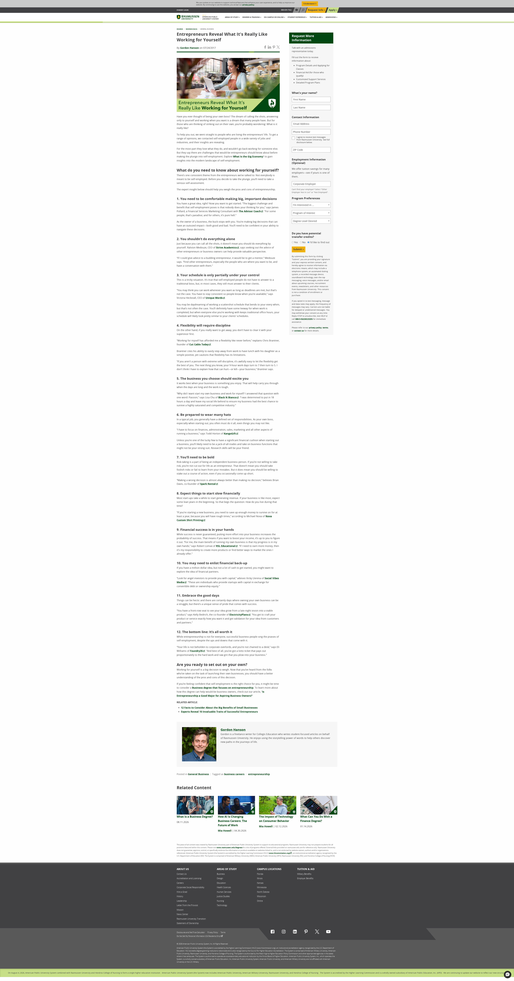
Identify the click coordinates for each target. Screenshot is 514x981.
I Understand (309, 3)
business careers (234, 774)
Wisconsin (261, 896)
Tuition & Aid (306, 869)
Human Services (224, 891)
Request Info (315, 10)
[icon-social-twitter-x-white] (317, 932)
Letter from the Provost (187, 905)
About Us (183, 869)
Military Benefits (304, 873)
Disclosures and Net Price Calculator (191, 932)
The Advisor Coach (250, 211)
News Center (182, 914)
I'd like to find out (319, 242)
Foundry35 (196, 651)
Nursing (220, 900)
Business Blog (191, 29)
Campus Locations (269, 869)
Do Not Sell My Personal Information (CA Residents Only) (199, 936)
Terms (223, 932)
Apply (332, 10)
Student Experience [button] (297, 17)
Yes (296, 242)
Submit (297, 249)
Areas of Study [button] (232, 17)
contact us (299, 330)
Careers (180, 882)
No (304, 242)
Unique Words (214, 298)
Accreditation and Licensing (189, 878)
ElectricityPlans (238, 614)
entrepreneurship (259, 774)
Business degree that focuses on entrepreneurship (222, 687)
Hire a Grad (182, 891)
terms (325, 327)
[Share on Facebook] (265, 48)
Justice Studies (223, 896)
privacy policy (248, 4)
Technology (222, 905)
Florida (260, 873)
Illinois (259, 878)
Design (220, 878)
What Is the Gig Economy (248, 156)
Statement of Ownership (188, 923)
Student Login (182, 10)
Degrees (180, 29)
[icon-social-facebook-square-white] (272, 932)
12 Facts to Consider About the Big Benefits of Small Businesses (219, 707)
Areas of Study (227, 869)
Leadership (182, 900)
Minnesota (262, 887)
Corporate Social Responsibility (190, 887)
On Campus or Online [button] (274, 17)
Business (221, 873)
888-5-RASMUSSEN (304, 319)
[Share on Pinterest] (273, 48)
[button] (507, 974)
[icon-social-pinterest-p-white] (306, 932)
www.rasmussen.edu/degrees (229, 847)
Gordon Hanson (189, 48)
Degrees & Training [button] (251, 17)
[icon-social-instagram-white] (283, 932)
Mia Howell (225, 830)
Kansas (260, 882)
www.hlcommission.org (279, 853)
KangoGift (230, 433)
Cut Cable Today (199, 344)
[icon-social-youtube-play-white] (328, 932)
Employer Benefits (305, 878)
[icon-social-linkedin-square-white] (295, 932)
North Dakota (263, 891)
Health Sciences (224, 887)
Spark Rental (208, 484)
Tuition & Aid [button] (316, 17)
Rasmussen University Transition (191, 918)
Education (221, 882)
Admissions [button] (331, 17)
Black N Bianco (227, 397)
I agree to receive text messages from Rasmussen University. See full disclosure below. (313, 140)
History (180, 896)
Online (260, 900)
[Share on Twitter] (278, 48)
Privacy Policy (212, 932)
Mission (180, 909)
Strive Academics (226, 247)
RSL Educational (225, 546)
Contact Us (182, 873)
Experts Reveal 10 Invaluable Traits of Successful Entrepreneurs (219, 711)
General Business (198, 774)
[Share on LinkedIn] (269, 48)
